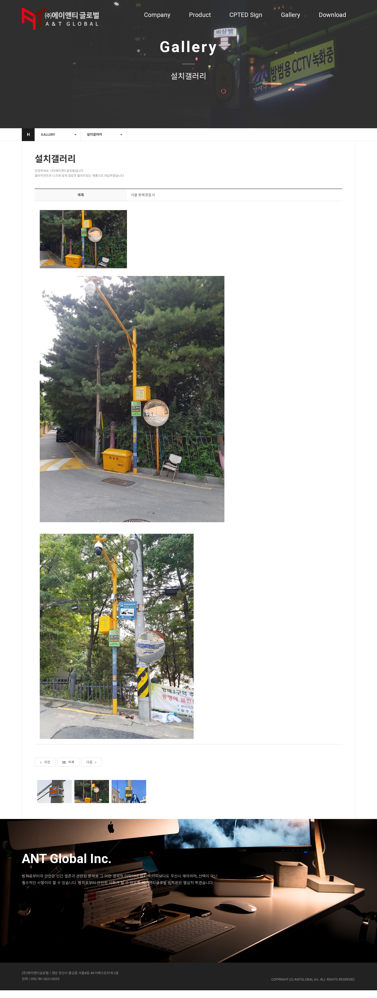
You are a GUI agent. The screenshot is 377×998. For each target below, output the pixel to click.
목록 (71, 762)
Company (157, 14)
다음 (89, 762)
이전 (47, 762)
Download (332, 14)
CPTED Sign (246, 14)
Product (200, 14)
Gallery (290, 14)
